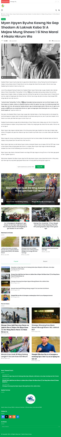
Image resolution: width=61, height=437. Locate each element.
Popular (16, 261)
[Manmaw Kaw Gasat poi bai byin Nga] (51, 242)
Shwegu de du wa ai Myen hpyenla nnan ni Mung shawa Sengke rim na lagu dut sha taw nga (30, 250)
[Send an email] (6, 40)
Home (3, 14)
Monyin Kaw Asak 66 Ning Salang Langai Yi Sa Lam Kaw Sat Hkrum (30, 189)
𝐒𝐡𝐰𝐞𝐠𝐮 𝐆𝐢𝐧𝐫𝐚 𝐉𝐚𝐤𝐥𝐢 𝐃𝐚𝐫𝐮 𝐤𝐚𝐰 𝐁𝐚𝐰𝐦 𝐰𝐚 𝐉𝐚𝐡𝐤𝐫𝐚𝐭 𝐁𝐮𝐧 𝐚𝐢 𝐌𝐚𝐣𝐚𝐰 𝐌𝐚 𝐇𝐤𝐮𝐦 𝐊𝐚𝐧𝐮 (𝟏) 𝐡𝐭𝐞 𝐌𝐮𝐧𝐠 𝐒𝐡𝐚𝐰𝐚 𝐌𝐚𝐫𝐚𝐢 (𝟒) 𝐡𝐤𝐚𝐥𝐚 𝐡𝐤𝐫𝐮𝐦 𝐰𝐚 (15, 328)
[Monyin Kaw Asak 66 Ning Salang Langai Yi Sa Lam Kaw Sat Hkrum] (5, 291)
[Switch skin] (56, 10)
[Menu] (2, 10)
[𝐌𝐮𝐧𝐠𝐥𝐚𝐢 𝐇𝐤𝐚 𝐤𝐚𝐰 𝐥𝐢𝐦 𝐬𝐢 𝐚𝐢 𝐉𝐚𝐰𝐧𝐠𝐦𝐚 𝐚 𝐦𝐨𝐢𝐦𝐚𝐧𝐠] (5, 298)
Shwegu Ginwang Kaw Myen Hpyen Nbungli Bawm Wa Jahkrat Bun (26, 1)
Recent (45, 261)
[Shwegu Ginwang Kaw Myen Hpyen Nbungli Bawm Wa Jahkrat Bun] (5, 283)
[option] (30, 189)
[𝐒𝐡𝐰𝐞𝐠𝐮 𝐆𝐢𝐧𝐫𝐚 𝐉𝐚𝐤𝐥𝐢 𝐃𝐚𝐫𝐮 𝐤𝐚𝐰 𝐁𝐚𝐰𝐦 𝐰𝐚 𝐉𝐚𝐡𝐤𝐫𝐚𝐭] (5, 276)
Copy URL (39, 166)
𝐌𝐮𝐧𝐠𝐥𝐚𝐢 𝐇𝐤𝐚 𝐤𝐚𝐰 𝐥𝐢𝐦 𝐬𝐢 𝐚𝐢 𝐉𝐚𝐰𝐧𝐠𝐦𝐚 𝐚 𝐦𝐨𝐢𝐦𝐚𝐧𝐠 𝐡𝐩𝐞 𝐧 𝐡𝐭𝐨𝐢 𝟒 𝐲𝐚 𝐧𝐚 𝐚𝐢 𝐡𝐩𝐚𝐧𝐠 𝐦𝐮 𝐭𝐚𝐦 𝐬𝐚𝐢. (32, 295)
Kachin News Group (27, 434)
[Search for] (59, 10)
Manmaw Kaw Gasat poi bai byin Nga (50, 249)
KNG (5, 40)
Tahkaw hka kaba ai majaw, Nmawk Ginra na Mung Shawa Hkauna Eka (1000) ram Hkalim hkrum (10, 250)
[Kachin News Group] (8, 5)
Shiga (7, 14)
